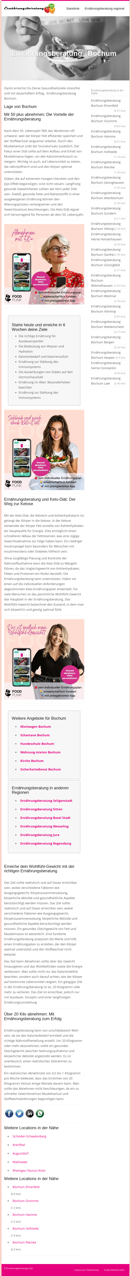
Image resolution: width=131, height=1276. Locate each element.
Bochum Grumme (25, 1201)
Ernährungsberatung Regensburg (45, 843)
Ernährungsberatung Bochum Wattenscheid (108, 324)
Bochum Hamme (25, 1215)
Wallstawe (20, 1162)
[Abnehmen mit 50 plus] (44, 264)
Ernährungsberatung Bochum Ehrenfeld (108, 103)
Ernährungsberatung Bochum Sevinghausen (108, 180)
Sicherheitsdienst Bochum (40, 769)
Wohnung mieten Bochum (40, 752)
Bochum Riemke (24, 1242)
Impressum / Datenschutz (87, 1269)
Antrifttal (19, 1145)
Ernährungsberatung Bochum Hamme (108, 134)
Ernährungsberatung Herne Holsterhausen (108, 237)
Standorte (72, 8)
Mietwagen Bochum (35, 726)
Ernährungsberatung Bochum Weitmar (108, 294)
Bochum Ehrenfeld (26, 1187)
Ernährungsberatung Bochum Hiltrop (108, 226)
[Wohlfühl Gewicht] (44, 659)
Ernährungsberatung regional (104, 8)
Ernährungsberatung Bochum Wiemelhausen (108, 280)
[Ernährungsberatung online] (30, 8)
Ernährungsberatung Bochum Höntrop (108, 309)
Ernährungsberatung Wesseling (44, 826)
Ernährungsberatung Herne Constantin (108, 366)
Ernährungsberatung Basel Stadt (45, 818)
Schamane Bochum (35, 735)
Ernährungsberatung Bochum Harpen (108, 355)
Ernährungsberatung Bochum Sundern (108, 211)
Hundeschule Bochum (37, 744)
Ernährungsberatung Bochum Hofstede (108, 149)
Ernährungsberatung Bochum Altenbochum (108, 196)
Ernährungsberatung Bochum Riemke (108, 165)
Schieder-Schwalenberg (29, 1136)
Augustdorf (20, 1153)
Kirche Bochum (32, 761)
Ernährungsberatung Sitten (41, 809)
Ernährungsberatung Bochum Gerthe (108, 252)
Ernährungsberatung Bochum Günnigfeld (108, 263)
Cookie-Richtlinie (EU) (114, 1269)
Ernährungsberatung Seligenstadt (46, 801)
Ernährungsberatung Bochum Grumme (108, 119)
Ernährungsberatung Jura (39, 835)
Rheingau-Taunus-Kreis (29, 1170)
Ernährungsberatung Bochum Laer (108, 380)
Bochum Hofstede (26, 1228)
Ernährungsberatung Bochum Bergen (108, 340)
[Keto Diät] (44, 450)
